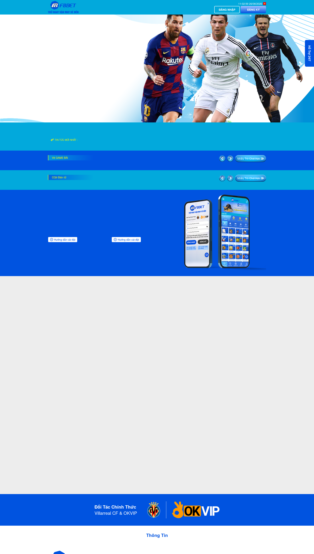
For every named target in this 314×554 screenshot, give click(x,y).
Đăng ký (253, 10)
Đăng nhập (227, 10)
